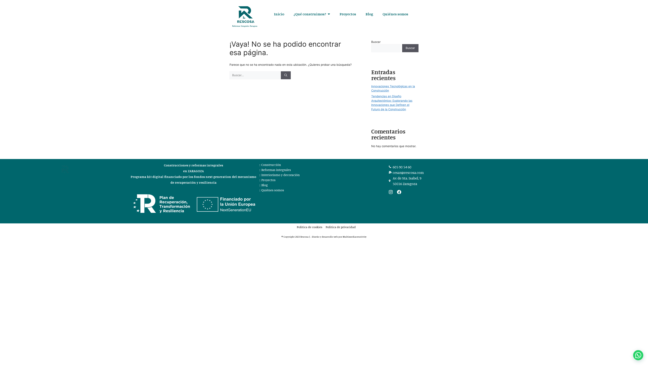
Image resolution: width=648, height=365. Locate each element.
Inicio (279, 14)
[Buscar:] (255, 75)
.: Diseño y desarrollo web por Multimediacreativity (338, 236)
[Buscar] (286, 75)
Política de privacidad (341, 227)
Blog (369, 14)
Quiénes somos (395, 14)
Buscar (376, 42)
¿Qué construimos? (310, 14)
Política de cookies (309, 227)
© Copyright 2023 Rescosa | (295, 236)
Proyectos (348, 14)
